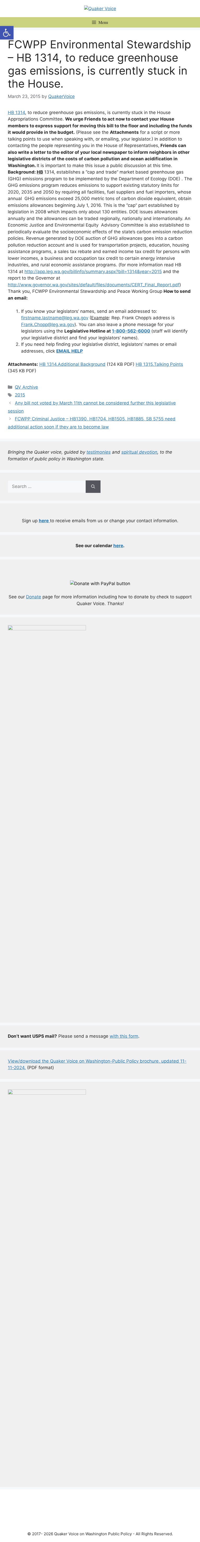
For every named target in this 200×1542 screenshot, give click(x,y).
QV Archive (26, 387)
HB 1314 (16, 112)
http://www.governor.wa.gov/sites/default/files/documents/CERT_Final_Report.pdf (93, 284)
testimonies (98, 452)
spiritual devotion (139, 452)
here (118, 545)
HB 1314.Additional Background (72, 364)
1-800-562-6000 (131, 331)
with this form (124, 1036)
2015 (20, 395)
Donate (33, 596)
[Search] (93, 486)
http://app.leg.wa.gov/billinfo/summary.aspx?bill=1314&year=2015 (93, 271)
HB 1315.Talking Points (159, 364)
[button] (7, 32)
